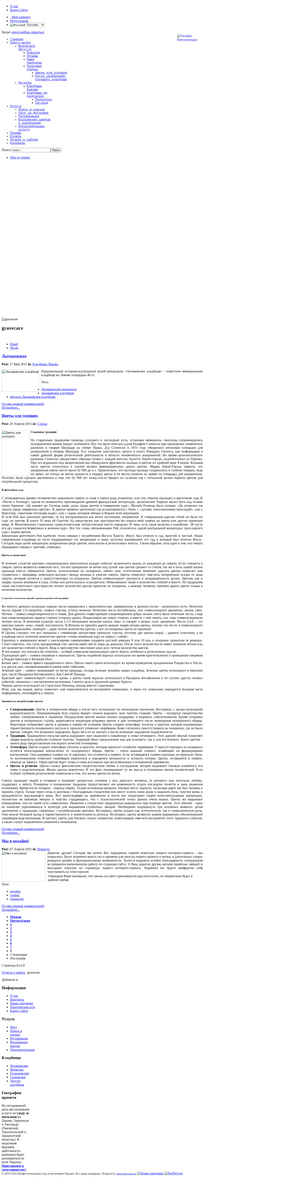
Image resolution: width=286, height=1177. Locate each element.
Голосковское (19, 1073)
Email (14, 344)
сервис (15, 895)
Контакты (17, 999)
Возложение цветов (19, 1044)
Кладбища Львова (45, 364)
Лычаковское (14, 356)
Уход (13, 1027)
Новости (43, 849)
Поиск (7, 150)
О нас (14, 6)
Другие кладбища (17, 1082)
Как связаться (34, 32)
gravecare (17, 32)
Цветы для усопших (20, 415)
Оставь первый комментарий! (23, 404)
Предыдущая (20, 920)
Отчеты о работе (13, 972)
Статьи (42, 424)
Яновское (17, 1069)
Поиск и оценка (16, 1032)
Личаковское (19, 1066)
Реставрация (19, 1038)
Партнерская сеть (22, 1007)
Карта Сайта (19, 10)
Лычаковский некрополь (59, 389)
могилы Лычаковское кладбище (32, 397)
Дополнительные (22, 1049)
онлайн (15, 891)
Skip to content (20, 157)
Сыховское (18, 1077)
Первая (15, 917)
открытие (17, 899)
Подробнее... (11, 407)
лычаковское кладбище (57, 393)
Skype (14, 348)
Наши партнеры (21, 1003)
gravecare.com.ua (126, 1173)
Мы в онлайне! (15, 841)
